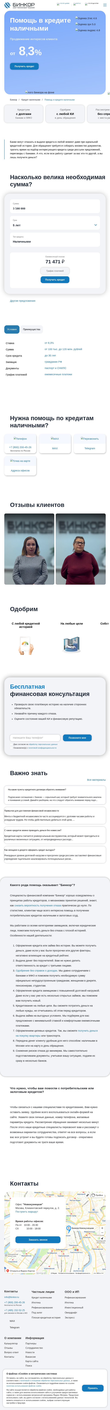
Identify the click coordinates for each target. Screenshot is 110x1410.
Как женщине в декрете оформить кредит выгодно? (29, 850)
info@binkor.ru (11, 1297)
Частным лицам (43, 1291)
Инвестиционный (74, 1307)
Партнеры (30, 1343)
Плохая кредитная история (46, 1317)
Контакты (11, 1291)
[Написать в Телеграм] (63, 5)
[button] (92, 5)
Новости (30, 1352)
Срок (15, 220)
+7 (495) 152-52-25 (14, 1310)
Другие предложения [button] (22, 300)
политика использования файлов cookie (23, 1386)
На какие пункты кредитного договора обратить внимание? (37, 789)
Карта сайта (31, 1361)
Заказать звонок (38, 1240)
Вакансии (30, 1357)
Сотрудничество (34, 1348)
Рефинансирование (42, 1307)
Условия (12, 329)
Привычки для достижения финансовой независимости (31, 811)
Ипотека (36, 1302)
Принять (93, 1388)
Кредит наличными (42, 1297)
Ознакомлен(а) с (34, 748)
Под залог (37, 1312)
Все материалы (96, 779)
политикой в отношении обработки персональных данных (45, 1381)
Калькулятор (11, 1343)
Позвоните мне (77, 738)
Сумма (16, 204)
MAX (12, 1321)
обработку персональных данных (43, 744)
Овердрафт (71, 1312)
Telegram (14, 1327)
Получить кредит (24, 66)
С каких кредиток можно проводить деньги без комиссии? (32, 830)
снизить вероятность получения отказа (37, 905)
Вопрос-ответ (11, 1352)
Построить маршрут (26, 1211)
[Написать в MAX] (76, 5)
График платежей (55, 271)
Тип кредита (18, 237)
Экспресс (70, 1317)
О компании (12, 1338)
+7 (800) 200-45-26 (14, 1302)
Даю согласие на (35, 744)
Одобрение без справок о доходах (36, 970)
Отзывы (8, 1348)
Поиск (28, 1365)
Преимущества (31, 329)
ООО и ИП (72, 1291)
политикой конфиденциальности (42, 748)
